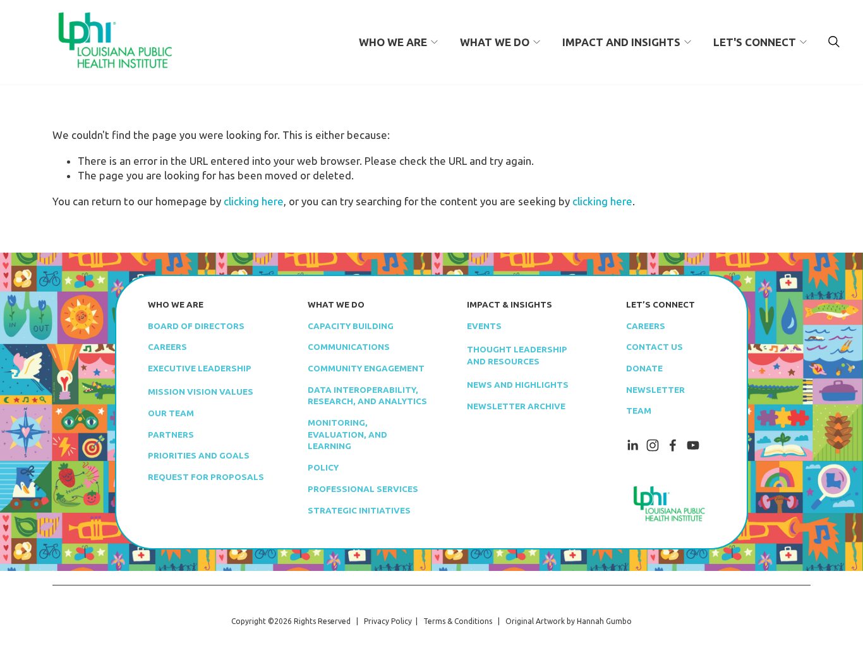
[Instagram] (652, 445)
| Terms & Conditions (452, 621)
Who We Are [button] (393, 42)
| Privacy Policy (382, 621)
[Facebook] (673, 445)
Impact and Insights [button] (621, 42)
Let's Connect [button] (754, 42)
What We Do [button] (494, 42)
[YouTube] (693, 445)
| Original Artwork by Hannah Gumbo (562, 621)
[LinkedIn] (632, 445)
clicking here (254, 201)
